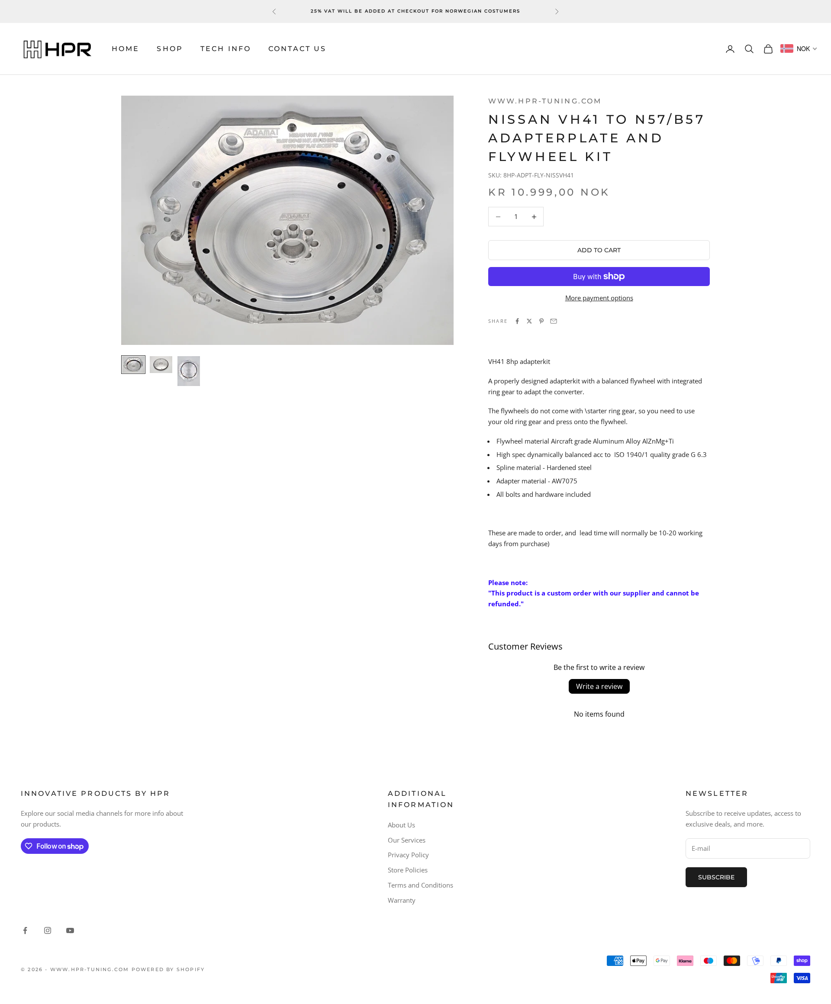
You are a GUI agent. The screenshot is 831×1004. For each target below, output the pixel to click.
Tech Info (225, 49)
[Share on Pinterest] (541, 321)
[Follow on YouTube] (70, 930)
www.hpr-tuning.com (545, 101)
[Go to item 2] (161, 364)
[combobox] (799, 48)
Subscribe (716, 877)
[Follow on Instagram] (47, 930)
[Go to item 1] (133, 364)
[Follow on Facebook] (25, 930)
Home (125, 49)
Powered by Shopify (168, 969)
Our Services (406, 840)
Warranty (402, 900)
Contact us (297, 49)
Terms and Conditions (420, 885)
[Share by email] (553, 321)
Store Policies (408, 870)
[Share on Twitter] (529, 321)
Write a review (599, 686)
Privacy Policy (408, 854)
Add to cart (599, 250)
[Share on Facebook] (517, 321)
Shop (170, 49)
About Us (401, 825)
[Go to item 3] (189, 371)
